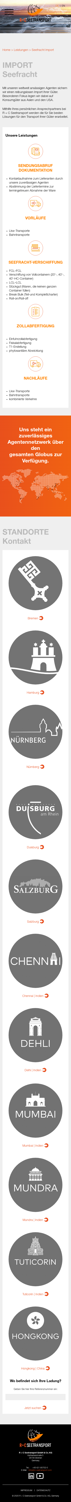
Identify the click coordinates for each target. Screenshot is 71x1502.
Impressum (26, 1491)
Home (6, 50)
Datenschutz (43, 1491)
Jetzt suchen (32, 1408)
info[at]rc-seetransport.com (40, 1470)
